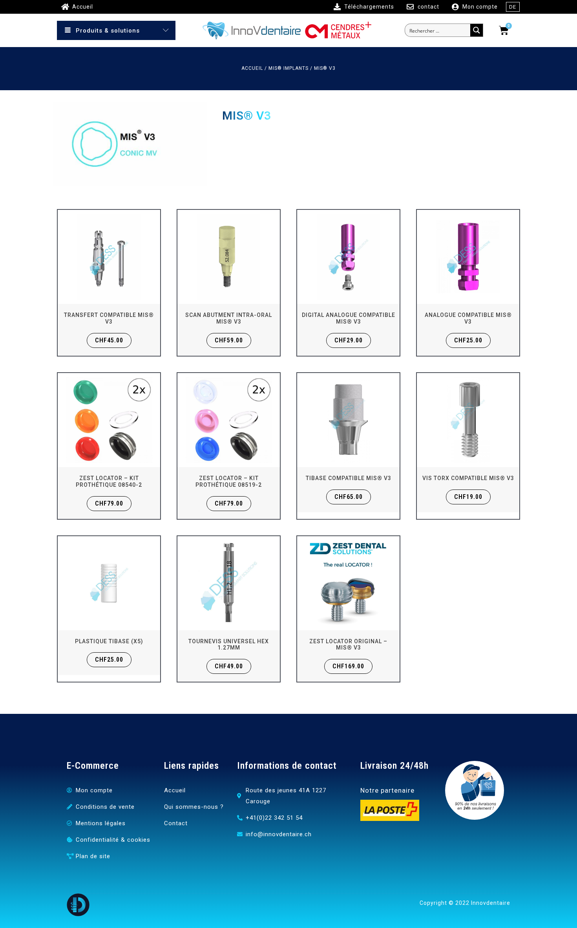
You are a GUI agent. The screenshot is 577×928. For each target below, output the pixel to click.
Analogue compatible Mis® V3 (468, 318)
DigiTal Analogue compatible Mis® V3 (348, 318)
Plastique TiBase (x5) (109, 641)
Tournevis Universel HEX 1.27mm (228, 644)
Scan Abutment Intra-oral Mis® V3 (228, 318)
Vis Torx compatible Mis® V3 (468, 478)
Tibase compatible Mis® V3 (348, 478)
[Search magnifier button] (476, 30)
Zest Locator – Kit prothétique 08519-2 (228, 481)
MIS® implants (288, 68)
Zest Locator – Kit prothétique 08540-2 (109, 481)
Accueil (252, 68)
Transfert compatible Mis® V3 (109, 318)
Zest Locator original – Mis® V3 (348, 644)
